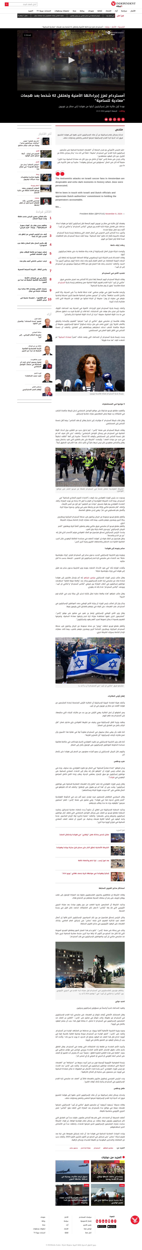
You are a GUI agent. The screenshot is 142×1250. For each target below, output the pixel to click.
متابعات (37, 198)
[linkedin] (103, 1221)
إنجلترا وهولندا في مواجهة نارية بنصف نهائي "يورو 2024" (85, 873)
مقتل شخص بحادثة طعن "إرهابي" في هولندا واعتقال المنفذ (84, 834)
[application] (71, 60)
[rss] (97, 1221)
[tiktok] (100, 1221)
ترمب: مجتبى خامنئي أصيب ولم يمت (33, 261)
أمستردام (61, 282)
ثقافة (99, 10)
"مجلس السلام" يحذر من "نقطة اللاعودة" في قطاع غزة (29, 166)
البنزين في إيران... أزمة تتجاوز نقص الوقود (30, 154)
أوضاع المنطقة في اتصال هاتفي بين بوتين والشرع (108, 16)
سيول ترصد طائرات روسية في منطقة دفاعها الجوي (74, 1177)
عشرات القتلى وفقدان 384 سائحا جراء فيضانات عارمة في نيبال (32, 290)
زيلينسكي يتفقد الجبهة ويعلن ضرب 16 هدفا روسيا (110, 1177)
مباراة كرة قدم (86, 1148)
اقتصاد (108, 10)
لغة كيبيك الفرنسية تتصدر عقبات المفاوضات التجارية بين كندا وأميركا (73, 1200)
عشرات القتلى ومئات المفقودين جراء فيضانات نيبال (72, 16)
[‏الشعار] (115, 33)
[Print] (106, 119)
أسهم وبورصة (35, 185)
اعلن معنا (88, 1232)
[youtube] (106, 1221)
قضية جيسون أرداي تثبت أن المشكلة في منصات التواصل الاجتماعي (30, 364)
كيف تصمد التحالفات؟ (33, 375)
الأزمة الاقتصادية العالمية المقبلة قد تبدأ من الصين (31, 349)
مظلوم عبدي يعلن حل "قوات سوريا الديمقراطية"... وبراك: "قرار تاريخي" (33, 226)
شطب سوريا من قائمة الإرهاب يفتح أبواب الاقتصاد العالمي (33, 253)
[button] (71, 60)
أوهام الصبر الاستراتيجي (32, 389)
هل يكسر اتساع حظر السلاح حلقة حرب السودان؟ (32, 244)
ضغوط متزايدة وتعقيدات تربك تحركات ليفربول (30, 178)
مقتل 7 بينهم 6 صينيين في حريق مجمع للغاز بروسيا (35, 15)
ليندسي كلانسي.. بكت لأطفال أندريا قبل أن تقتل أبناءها (29, 203)
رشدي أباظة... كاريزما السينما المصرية (32, 269)
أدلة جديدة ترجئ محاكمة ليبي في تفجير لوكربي (108, 1201)
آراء (116, 10)
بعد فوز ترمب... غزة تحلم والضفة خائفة (93, 860)
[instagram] (109, 1221)
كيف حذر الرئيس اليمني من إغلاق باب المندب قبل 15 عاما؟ (32, 235)
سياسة (124, 10)
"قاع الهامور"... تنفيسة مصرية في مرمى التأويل (33, 299)
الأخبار (133, 10)
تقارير (37, 151)
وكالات (122, 111)
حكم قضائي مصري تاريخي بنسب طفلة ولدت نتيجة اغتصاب (32, 217)
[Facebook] (115, 1221)
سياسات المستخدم (85, 1217)
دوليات (107, 27)
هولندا (111, 777)
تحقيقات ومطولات (61, 10)
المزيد (30, 10)
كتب (38, 138)
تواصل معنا (87, 1228)
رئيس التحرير (87, 1224)
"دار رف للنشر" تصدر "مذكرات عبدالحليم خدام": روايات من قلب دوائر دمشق (28, 143)
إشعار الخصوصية (86, 1221)
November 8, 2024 (113, 214)
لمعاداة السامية (65, 337)
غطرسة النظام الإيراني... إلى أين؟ (30, 336)
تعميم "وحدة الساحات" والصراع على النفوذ (29, 322)
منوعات (91, 10)
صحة (74, 10)
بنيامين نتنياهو (89, 577)
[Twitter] (112, 1221)
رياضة (82, 10)
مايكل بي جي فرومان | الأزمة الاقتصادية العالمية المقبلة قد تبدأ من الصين (32, 280)
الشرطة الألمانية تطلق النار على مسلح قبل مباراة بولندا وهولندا (82, 847)
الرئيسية (121, 27)
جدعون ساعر (74, 1148)
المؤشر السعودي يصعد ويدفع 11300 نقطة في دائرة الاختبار (28, 190)
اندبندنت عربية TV (44, 10)
